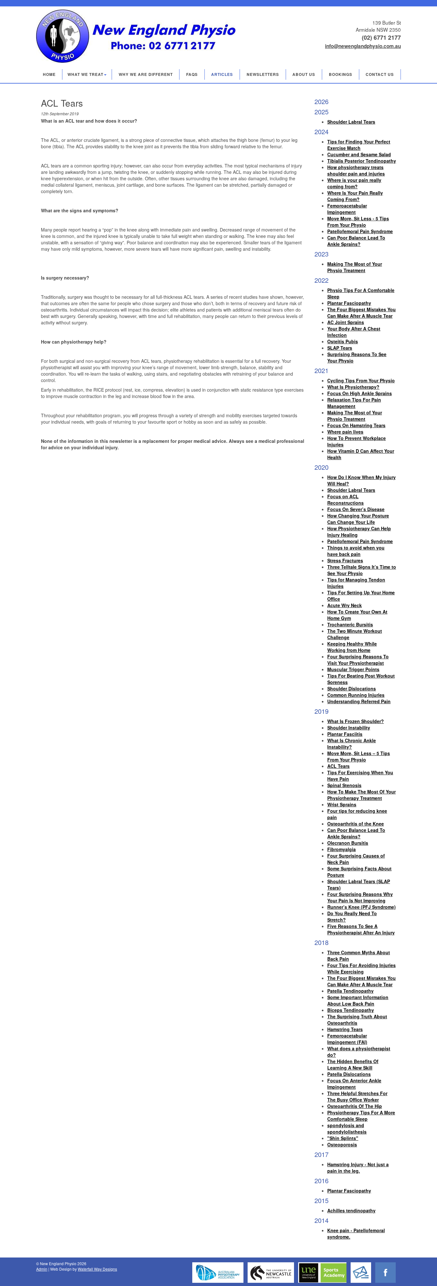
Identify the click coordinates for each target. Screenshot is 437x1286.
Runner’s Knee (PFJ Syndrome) (361, 907)
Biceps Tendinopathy (350, 1010)
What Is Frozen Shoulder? (355, 721)
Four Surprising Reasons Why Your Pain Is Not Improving (360, 897)
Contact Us (380, 74)
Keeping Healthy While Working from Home (352, 646)
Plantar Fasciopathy (349, 303)
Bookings (340, 74)
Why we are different (146, 74)
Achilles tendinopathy (351, 1210)
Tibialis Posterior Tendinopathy (361, 161)
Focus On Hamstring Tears (356, 425)
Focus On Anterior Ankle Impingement (354, 1083)
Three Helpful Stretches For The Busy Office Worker (357, 1096)
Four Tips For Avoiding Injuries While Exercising (361, 968)
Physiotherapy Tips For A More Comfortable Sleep (361, 1115)
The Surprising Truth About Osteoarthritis (357, 1019)
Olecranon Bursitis (347, 843)
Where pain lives (345, 431)
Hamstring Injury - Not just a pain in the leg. (358, 1167)
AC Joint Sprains (345, 322)
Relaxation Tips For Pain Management (354, 402)
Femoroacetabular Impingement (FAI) (347, 1038)
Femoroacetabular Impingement (347, 208)
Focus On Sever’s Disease (356, 509)
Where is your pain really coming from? (354, 183)
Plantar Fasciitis (344, 734)
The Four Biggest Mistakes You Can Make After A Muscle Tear (361, 312)
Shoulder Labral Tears (351, 121)
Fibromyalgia (341, 849)
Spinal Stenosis (344, 785)
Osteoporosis (342, 1144)
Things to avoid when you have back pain (356, 550)
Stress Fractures (345, 560)
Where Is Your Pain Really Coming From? (355, 196)
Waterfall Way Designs (97, 1269)
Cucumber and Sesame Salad (359, 154)
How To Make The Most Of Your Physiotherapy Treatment (361, 794)
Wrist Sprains (341, 804)
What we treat (85, 74)
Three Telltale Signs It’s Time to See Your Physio (361, 570)
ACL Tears (338, 766)
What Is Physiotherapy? (353, 387)
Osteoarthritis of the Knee (355, 823)
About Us (303, 74)
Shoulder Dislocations (351, 688)
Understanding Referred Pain (359, 701)
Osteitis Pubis (342, 341)
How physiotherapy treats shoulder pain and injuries (356, 170)
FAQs (192, 74)
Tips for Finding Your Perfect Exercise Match (358, 144)
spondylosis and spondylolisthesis (347, 1128)
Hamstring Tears (345, 1029)
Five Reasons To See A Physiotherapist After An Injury (361, 929)
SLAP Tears (339, 348)
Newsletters (263, 74)
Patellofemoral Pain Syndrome (360, 231)
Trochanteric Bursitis (350, 624)
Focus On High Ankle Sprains (359, 393)
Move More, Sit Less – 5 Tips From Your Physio (358, 756)
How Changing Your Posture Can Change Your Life (358, 518)
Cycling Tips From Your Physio (361, 380)
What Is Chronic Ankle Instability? (351, 743)
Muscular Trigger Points (353, 669)
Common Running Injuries (356, 695)
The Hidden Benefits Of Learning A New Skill (352, 1064)
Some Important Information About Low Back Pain (357, 1000)
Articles (222, 74)
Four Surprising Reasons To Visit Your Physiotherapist (358, 659)
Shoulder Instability (348, 727)
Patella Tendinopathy (350, 991)
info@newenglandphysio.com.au (363, 46)
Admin (41, 1269)
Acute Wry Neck (344, 605)
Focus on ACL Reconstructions (345, 499)
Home (49, 74)
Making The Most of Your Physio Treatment (354, 267)
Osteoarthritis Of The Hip (354, 1106)
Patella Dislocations (349, 1074)
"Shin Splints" (342, 1138)
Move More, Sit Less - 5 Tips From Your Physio (358, 221)
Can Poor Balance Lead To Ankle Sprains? (356, 240)
